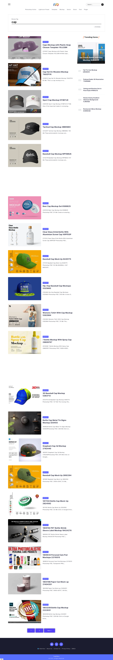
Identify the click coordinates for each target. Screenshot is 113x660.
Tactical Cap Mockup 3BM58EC (57, 127)
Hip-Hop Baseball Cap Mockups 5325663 (57, 287)
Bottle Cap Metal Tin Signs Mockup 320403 (54, 421)
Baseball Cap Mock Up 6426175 (57, 259)
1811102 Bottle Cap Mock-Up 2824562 (55, 502)
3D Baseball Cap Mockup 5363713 (54, 394)
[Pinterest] (52, 644)
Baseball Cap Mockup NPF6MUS (57, 154)
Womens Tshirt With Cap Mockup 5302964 (58, 314)
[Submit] (102, 4)
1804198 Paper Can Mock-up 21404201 (56, 583)
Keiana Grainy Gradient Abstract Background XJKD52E (91, 99)
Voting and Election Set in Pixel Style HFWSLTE (92, 89)
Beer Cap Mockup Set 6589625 (57, 206)
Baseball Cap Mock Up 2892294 (57, 475)
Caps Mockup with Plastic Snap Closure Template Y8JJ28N (57, 46)
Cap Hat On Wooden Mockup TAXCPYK (55, 73)
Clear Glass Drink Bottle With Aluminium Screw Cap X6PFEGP (57, 233)
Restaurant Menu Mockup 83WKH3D (92, 110)
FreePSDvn (56, 656)
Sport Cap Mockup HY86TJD (55, 100)
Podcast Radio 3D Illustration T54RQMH (93, 80)
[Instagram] (61, 644)
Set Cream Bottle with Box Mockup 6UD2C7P (91, 58)
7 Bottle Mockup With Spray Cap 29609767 (57, 341)
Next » (50, 630)
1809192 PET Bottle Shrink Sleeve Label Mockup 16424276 (57, 529)
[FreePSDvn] (56, 4)
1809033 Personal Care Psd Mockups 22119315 (55, 556)
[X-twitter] (56, 644)
